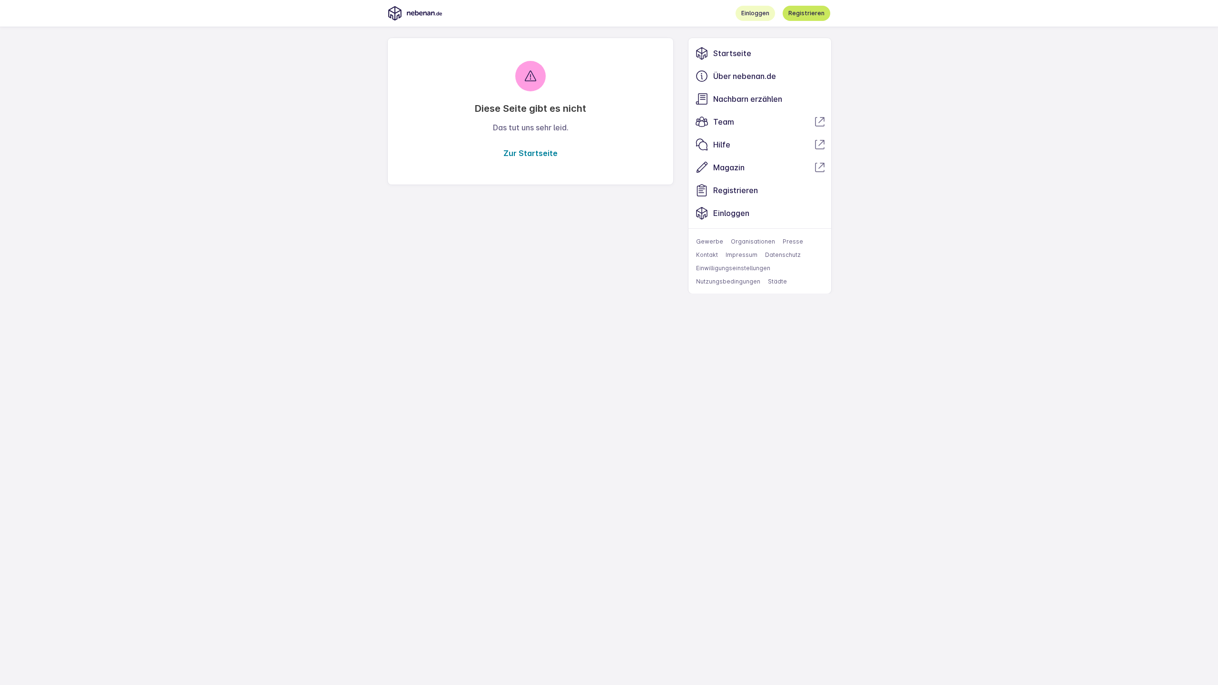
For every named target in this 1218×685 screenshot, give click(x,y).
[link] (759, 53)
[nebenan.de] (415, 13)
